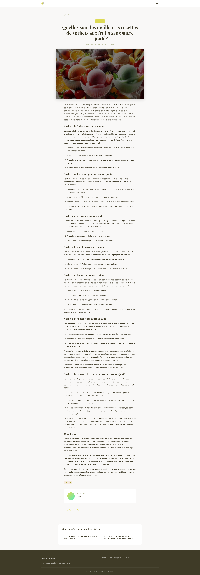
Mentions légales (115, 558)
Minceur (70, 15)
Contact (126, 558)
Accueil (63, 15)
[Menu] (157, 3)
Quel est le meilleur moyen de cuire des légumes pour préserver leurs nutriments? (118, 537)
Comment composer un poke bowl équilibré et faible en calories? (80, 537)
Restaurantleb (48, 558)
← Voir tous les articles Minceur (76, 510)
